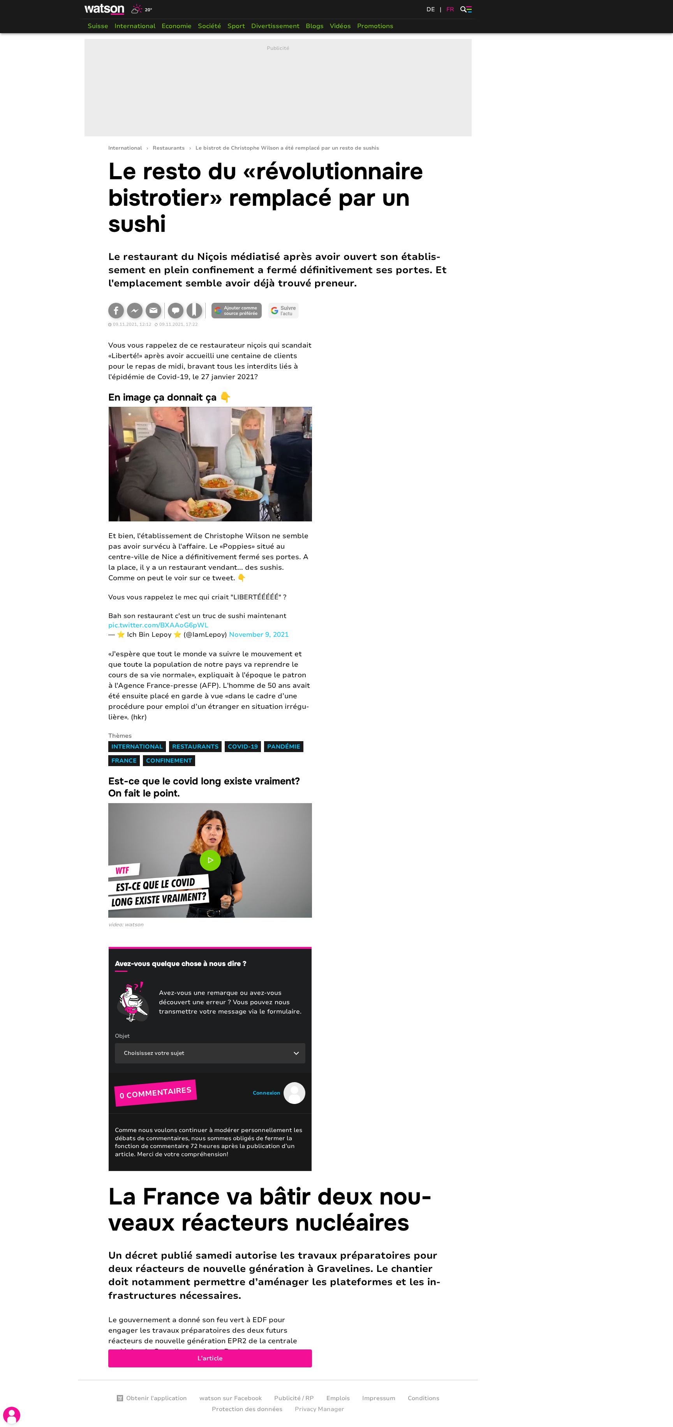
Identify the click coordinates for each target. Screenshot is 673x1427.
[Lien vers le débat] (175, 310)
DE (430, 9)
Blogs (315, 26)
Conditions (423, 1398)
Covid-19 (243, 747)
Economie (177, 26)
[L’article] (278, 1276)
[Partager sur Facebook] (116, 310)
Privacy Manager (319, 1409)
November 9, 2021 (259, 634)
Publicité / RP (294, 1398)
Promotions (375, 26)
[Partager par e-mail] (153, 310)
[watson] (105, 9)
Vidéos (340, 26)
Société (209, 26)
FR (450, 9)
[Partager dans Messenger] (135, 310)
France (124, 761)
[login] (11, 1415)
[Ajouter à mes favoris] (194, 310)
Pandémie (283, 747)
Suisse (98, 26)
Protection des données (247, 1409)
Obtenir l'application (156, 1398)
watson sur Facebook (230, 1398)
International (135, 26)
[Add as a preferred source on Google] (237, 310)
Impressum (378, 1398)
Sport (236, 26)
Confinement (169, 761)
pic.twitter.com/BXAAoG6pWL (158, 625)
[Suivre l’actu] (283, 310)
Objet (122, 1036)
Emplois (338, 1398)
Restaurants (169, 148)
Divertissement (275, 26)
